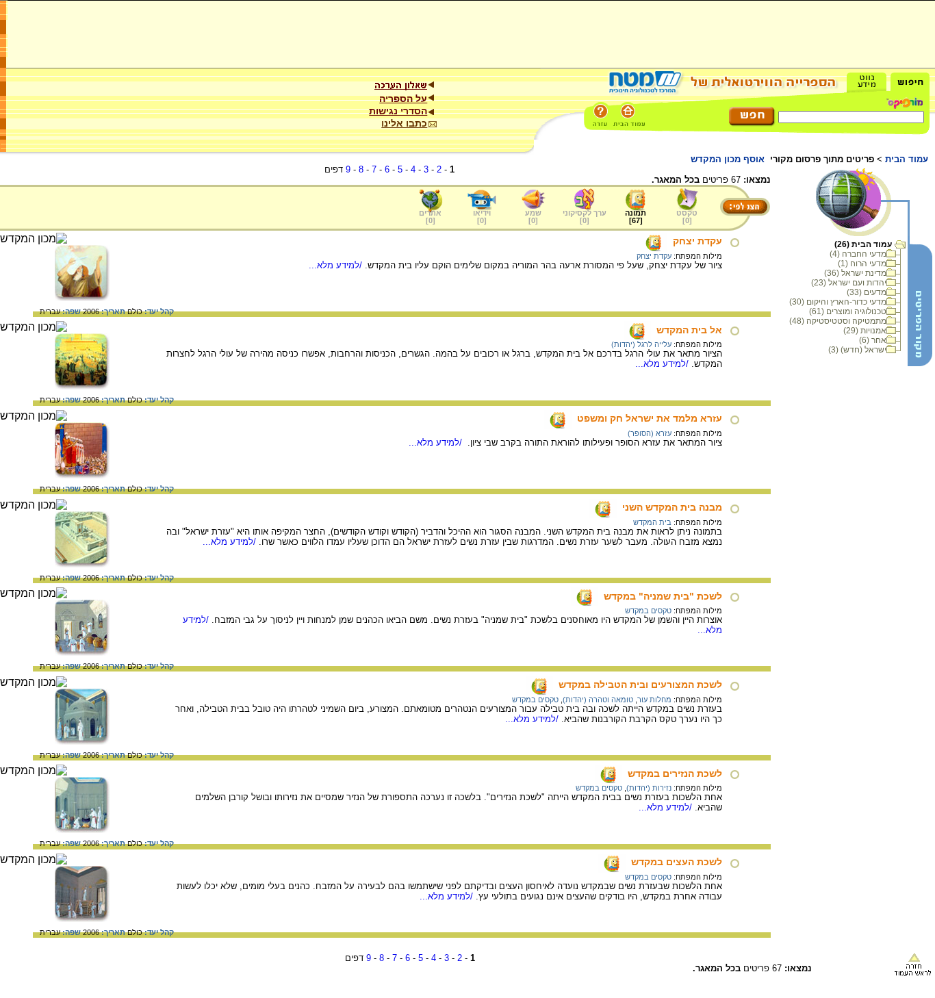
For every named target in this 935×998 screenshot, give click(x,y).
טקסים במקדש (648, 610)
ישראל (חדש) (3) (857, 350)
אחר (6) (872, 340)
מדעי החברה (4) (858, 254)
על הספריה (403, 98)
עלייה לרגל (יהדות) (641, 344)
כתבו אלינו (404, 123)
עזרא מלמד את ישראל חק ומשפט (649, 418)
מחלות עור (654, 699)
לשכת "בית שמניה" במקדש (663, 596)
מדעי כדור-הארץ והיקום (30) (837, 302)
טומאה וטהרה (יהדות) (598, 699)
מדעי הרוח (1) (862, 263)
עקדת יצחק (697, 240)
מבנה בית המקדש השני (672, 507)
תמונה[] (635, 217)
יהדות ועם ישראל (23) (848, 282)
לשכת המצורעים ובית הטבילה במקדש (640, 684)
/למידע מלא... (337, 265)
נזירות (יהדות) (648, 788)
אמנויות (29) (864, 330)
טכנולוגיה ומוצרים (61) (847, 311)
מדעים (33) (866, 292)
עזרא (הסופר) (649, 433)
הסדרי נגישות (398, 110)
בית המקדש (652, 522)
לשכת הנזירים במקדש (675, 773)
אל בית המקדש (689, 329)
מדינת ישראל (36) (855, 273)
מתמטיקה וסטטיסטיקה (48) (837, 321)
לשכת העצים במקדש (676, 861)
